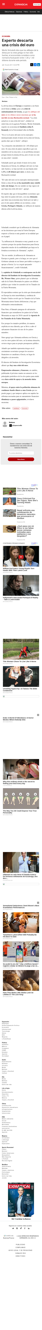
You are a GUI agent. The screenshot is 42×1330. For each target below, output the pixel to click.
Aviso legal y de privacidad (20, 1250)
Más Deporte (6, 1157)
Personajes (6, 1172)
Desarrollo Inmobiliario (10, 1107)
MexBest (5, 1165)
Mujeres (5, 1037)
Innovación (6, 1128)
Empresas (19, 12)
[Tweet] (31, 64)
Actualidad (5, 1138)
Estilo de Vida (7, 1176)
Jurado (4, 1178)
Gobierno (5, 1044)
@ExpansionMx (17, 425)
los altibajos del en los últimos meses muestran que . (20, 114)
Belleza (4, 1069)
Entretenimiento (7, 1092)
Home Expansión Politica (10, 1025)
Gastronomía (6, 1166)
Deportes (5, 1094)
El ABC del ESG (7, 1130)
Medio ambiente (7, 1119)
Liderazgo (5, 1140)
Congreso (5, 1048)
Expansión (5, 1022)
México (4, 1046)
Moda (4, 1067)
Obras (4, 1033)
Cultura (4, 1073)
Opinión (4, 1054)
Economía (33, 12)
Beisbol (4, 1151)
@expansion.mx (21, 1228)
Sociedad (5, 1056)
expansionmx (14, 1228)
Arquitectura (6, 1111)
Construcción (6, 1105)
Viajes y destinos (8, 1170)
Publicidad (20, 1244)
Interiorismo (6, 1113)
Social (4, 1120)
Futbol (4, 1149)
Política (26, 12)
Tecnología (6, 1031)
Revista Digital (37, 4)
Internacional (6, 1029)
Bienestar (5, 1174)
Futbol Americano (8, 1153)
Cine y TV (5, 1096)
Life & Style (6, 1088)
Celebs (4, 1082)
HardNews (16, 408)
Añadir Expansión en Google (11, 69)
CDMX (4, 1050)
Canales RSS (20, 1253)
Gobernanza (6, 1122)
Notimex (12, 422)
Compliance (21, 1247)
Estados (5, 1052)
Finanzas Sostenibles (9, 1126)
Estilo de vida (7, 1084)
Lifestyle (5, 1159)
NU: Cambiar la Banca (21, 1219)
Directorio (20, 1256)
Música (4, 1098)
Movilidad (5, 1124)
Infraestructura (7, 1109)
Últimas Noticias (9, 12)
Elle (3, 1077)
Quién (4, 1060)
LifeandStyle (6, 1039)
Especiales (6, 1143)
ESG (3, 1035)
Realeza (5, 1063)
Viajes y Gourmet (8, 1071)
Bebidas (5, 1168)
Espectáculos (6, 1061)
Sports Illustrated (7, 1147)
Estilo (4, 1090)
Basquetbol (6, 1155)
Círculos (5, 1065)
